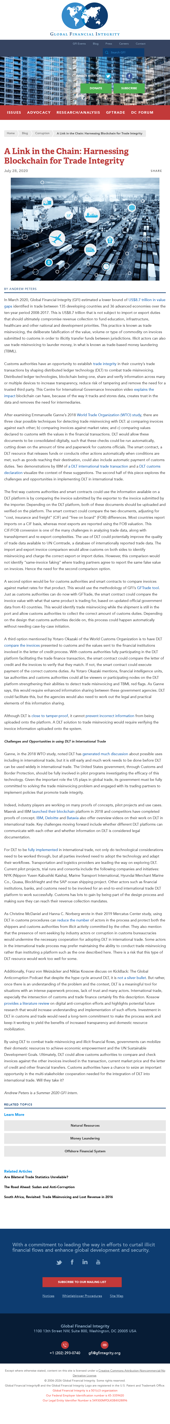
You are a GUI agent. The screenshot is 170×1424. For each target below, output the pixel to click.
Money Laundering (85, 1138)
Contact (141, 44)
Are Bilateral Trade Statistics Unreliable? (36, 1177)
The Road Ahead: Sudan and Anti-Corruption (39, 1187)
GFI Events (79, 44)
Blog (95, 44)
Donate (96, 88)
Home (11, 133)
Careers (124, 44)
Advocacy (39, 112)
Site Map (116, 1296)
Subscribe (129, 88)
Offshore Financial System (85, 1151)
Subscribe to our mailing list (82, 1282)
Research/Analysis (78, 112)
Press (109, 44)
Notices (48, 1296)
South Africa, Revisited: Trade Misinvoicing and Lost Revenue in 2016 (58, 1197)
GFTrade (115, 112)
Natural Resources (85, 1125)
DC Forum (142, 112)
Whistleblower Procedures (82, 1296)
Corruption (42, 133)
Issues (14, 112)
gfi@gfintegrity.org (104, 1353)
